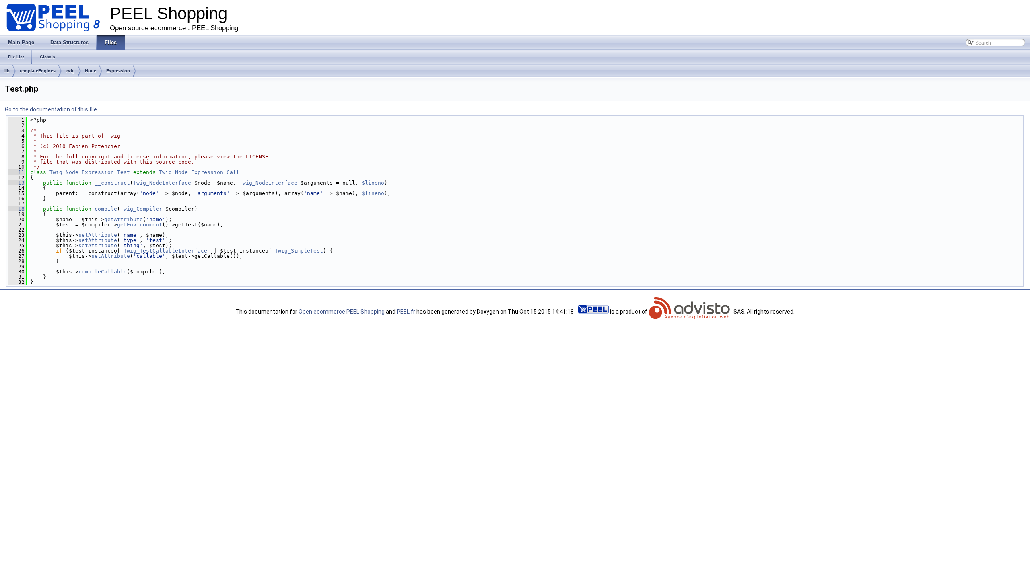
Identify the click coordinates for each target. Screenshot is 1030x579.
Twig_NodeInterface (162, 183)
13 (16, 183)
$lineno (373, 183)
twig (70, 70)
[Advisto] (690, 311)
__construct (112, 183)
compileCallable (102, 272)
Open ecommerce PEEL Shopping (342, 311)
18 (16, 209)
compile (106, 209)
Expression (118, 70)
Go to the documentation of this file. (51, 109)
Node (90, 70)
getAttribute (123, 219)
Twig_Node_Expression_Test (89, 172)
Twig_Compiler (141, 209)
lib (7, 70)
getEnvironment (139, 225)
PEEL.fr (406, 311)
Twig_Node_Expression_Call (199, 172)
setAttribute (97, 235)
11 (16, 172)
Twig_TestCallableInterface (165, 251)
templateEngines (38, 70)
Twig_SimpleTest (299, 251)
